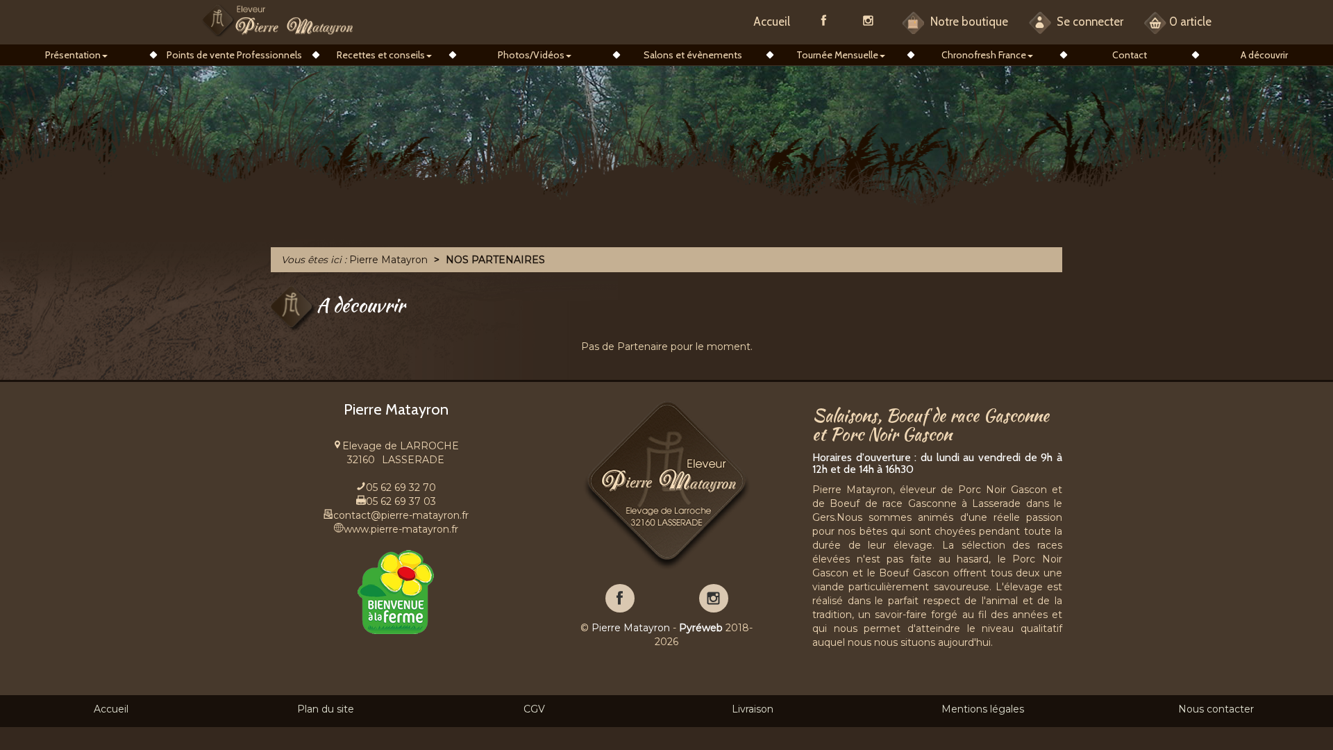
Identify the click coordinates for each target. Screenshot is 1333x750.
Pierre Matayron (631, 628)
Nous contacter (1216, 709)
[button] (76, 54)
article (1190, 21)
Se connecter (1088, 21)
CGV (534, 709)
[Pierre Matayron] (277, 20)
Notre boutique (968, 21)
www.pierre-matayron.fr (401, 529)
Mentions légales (982, 709)
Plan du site (325, 709)
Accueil (771, 21)
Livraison (752, 709)
